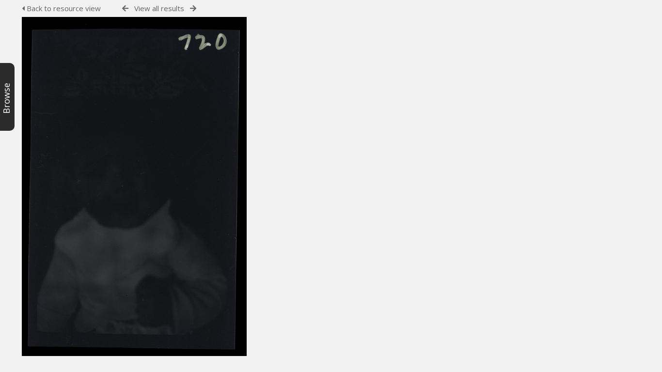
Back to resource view (63, 8)
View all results (159, 8)
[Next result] (193, 8)
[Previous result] (125, 8)
